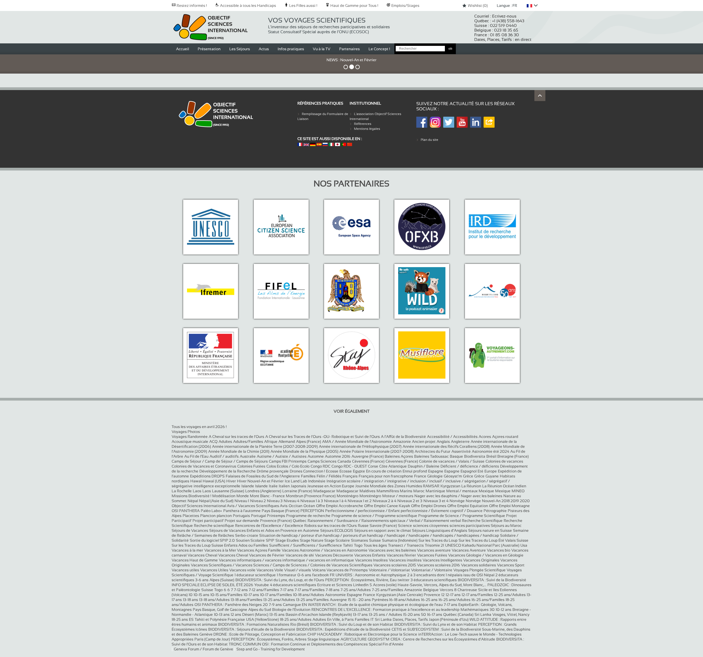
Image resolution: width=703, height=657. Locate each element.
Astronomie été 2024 (490, 451)
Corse (373, 466)
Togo (358, 545)
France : (496, 34)
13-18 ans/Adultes (214, 599)
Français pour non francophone (386, 476)
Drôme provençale (273, 471)
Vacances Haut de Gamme (195, 560)
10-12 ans (503, 609)
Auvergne (338, 599)
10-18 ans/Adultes (308, 594)
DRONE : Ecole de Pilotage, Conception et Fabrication (259, 634)
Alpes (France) (308, 441)
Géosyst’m (453, 476)
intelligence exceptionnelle (217, 486)
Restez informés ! (191, 5)
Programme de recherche (308, 515)
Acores (485, 436)
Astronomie (335, 594)
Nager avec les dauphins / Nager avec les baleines (458, 496)
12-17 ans (453, 594)
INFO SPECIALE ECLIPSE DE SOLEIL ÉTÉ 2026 (212, 585)
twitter (403, 580)
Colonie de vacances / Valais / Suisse (451, 461)
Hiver (231, 481)
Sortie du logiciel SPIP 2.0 (212, 540)
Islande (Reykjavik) (335, 614)
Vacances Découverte (334, 555)
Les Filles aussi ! (302, 5)
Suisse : (495, 25)
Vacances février (401, 555)
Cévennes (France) (368, 461)
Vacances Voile (269, 570)
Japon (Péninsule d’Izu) (448, 619)
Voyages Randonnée (190, 436)
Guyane (492, 476)
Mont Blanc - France (267, 496)
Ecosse (332, 471)
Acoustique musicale (190, 441)
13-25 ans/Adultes (279, 599)
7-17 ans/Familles (310, 590)
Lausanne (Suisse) (228, 491)
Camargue (292, 604)
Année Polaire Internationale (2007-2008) (376, 451)
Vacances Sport (511, 565)
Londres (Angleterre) (263, 491)
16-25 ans (429, 599)
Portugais (241, 515)
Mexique (486, 491)
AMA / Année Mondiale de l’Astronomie (357, 441)
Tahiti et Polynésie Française (220, 619)
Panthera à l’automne (242, 510)
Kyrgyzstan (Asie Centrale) (399, 594)
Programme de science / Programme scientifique (374, 515)
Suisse (375, 540)
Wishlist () (478, 5)
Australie (248, 456)
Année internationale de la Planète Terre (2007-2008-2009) (265, 446)
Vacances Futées (432, 555)
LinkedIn (361, 585)
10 (191, 594)
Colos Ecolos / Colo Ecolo (287, 466)
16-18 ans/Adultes (404, 599)
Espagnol (468, 471)
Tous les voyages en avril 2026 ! (199, 426)
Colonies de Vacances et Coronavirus (204, 466)
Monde (242, 496)
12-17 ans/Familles (477, 594)
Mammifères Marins (394, 491)
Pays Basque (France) (280, 510)
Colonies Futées (251, 466)
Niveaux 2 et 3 (409, 501)
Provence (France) (276, 520)
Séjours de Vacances (190, 530)
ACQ (213, 441)
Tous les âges (375, 545)
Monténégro (347, 496)
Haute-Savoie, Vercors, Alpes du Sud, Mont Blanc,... (442, 585)
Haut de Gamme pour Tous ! (354, 5)
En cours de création (383, 471)
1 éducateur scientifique (255, 575)
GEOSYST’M (378, 639)
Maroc (419, 491)
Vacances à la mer (187, 550)
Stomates (359, 540)
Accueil (182, 49)
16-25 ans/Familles (488, 599)
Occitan (295, 506)
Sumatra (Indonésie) (399, 540)
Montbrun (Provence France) (311, 496)
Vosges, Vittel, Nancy (510, 614)
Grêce (468, 476)
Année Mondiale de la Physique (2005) (304, 451)
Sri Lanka (483, 614)
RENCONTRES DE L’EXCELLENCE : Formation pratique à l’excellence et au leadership (385, 609)
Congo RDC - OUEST (349, 466)
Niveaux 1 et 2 (360, 501)
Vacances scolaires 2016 (438, 565)
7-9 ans (275, 604)
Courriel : (495, 16)
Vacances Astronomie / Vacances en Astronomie (324, 550)
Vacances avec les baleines (392, 550)
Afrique (270, 441)
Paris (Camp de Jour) (212, 639)
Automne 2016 (337, 456)
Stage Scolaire (337, 540)
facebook (320, 575)
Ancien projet (424, 441)
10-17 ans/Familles (276, 594)
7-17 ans (287, 590)
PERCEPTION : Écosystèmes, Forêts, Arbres (268, 639)
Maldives (367, 491)
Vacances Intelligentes (442, 560)
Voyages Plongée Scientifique (479, 570)
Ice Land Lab (296, 481)
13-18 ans (190, 599)
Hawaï (196, 481)
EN (304, 604)
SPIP (270, 540)
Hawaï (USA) (214, 481)
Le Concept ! (379, 49)
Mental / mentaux (462, 491)
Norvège (457, 501)
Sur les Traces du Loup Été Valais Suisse (493, 540)
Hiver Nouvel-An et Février (260, 481)
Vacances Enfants (370, 555)
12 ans (236, 614)
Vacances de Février (266, 555)
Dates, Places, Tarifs (410, 619)
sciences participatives (470, 525)
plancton (224, 515)
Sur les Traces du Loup (438, 540)
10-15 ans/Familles (226, 594)
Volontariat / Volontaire (431, 570)
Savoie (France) (383, 525)
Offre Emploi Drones (428, 506)
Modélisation (223, 496)
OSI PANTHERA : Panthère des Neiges (228, 604)
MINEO (518, 491)
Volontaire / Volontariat (389, 570)
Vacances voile (242, 570)
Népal (193, 501)
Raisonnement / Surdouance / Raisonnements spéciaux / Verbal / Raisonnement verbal (384, 520)
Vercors (446, 590)
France (420, 476)
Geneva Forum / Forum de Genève (203, 649)
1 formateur (286, 575)
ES (191, 619)
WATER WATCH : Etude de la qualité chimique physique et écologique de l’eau (375, 604)
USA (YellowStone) (262, 619)
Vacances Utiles (214, 570)
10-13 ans (222, 614)
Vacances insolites (405, 560)
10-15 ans (201, 594)
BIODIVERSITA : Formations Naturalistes (253, 624)
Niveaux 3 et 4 (435, 501)
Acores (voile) (385, 585)
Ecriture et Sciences (334, 585)
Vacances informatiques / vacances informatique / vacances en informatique (286, 560)
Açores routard (505, 436)
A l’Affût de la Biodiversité (403, 436)
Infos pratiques (291, 49)
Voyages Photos (186, 431)
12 (443, 594)
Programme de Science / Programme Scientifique (461, 515)
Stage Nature (312, 540)
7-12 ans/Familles (264, 590)
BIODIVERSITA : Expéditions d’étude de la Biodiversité (343, 629)
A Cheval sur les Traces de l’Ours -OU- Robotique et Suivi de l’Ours (322, 436)
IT (372, 619)
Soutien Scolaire (250, 540)
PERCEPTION (312, 510)
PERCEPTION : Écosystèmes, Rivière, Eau (361, 580)
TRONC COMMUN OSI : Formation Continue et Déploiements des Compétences (298, 644)
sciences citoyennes (430, 525)
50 (423, 614)
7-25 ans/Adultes (356, 590)
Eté (480, 471)
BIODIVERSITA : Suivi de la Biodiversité (492, 580)
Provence (432, 594)
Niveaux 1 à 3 (311, 501)
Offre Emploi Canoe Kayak (387, 506)
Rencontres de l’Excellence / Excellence (269, 525)
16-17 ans (434, 614)
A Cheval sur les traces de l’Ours (236, 436)
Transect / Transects (406, 545)
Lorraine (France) (297, 491)
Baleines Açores (399, 456)
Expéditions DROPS (207, 476)
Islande (247, 486)
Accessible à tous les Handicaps (247, 5)
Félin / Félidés (329, 476)
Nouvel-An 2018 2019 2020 (506, 501)
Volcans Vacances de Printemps (340, 570)
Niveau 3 (275, 501)
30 (492, 609)
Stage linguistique (323, 639)
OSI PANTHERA (186, 510)
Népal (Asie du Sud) (216, 501)
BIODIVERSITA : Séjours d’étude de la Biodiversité (251, 629)
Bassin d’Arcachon (302, 614)
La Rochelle (182, 491)
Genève (206, 634)
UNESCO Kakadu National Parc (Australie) (482, 545)
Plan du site (429, 140)
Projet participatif (208, 520)
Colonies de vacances (504, 461)
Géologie (435, 476)
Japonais (298, 486)
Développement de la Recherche (227, 471)
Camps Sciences (322, 461)
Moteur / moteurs (397, 496)
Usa (523, 545)
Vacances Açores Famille (259, 550)
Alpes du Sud (259, 609)
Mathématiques (475, 609)
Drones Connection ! (307, 471)
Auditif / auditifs (224, 456)
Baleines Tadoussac (431, 456)
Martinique (435, 491)
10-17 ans (251, 594)
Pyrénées (380, 599)
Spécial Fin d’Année (386, 644)
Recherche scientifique (214, 525)
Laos (197, 491)
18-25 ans (180, 619)
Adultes (225, 441)
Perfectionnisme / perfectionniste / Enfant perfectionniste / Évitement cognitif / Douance (403, 510)
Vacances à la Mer (220, 550)
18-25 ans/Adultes (295, 619)
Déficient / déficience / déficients (469, 466)
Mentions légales (367, 129)
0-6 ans (304, 575)
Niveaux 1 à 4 (335, 501)
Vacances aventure (434, 550)
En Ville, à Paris (340, 619)
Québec (299, 520)
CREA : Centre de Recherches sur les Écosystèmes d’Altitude (442, 639)
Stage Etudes (287, 540)
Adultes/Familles (248, 441)
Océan (309, 506)
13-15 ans (276, 614)
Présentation (209, 49)
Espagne (435, 471)
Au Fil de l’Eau (196, 456)
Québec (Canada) (458, 614)
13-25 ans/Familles (312, 599)
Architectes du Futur (432, 451)
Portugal (258, 515)
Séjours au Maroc (506, 525)
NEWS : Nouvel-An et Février (351, 60)
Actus (264, 49)
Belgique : (496, 30)
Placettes (191, 515)
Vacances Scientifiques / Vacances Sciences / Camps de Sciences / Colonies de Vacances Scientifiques (281, 565)
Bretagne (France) (513, 456)
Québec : (499, 20)
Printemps (276, 515)
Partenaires (349, 49)
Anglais (443, 441)
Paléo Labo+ (211, 510)
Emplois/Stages (404, 5)
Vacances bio (498, 550)
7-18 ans (332, 590)
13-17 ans (360, 614)
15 (349, 599)
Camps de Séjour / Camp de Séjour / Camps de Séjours (220, 461)
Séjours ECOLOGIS (336, 530)
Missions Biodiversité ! (191, 496)
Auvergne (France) (368, 456)
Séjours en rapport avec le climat (383, 530)
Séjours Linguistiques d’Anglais (439, 530)
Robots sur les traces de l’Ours (330, 525)
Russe (363, 525)
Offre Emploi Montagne (509, 506)
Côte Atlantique (393, 466)
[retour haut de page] (539, 95)
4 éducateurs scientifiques (293, 585)
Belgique (431, 590)
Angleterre (460, 441)
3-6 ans (201, 580)
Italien (284, 486)
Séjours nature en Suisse (490, 530)
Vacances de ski (300, 555)
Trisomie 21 (434, 545)
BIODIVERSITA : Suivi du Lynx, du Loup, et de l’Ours (279, 580)
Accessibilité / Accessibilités (452, 436)
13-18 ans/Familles (246, 599)
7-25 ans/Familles (387, 590)
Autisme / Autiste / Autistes (281, 456)
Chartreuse (467, 590)
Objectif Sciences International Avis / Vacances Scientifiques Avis (230, 506)
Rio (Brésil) (299, 624)
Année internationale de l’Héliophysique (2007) (360, 446)
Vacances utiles (185, 570)
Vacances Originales (481, 560)
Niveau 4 (291, 501)
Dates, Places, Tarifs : (502, 39)
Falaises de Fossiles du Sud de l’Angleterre (263, 476)
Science (405, 525)
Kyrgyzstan (450, 486)
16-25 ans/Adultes (454, 599)
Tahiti (348, 545)
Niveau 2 (258, 501)
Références (362, 124)
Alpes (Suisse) (222, 580)
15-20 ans (411, 614)
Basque (456, 456)
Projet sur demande (242, 520)
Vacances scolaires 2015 (394, 565)
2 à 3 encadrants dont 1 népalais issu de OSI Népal (450, 575)
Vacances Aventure (469, 550)
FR (332, 575)
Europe (490, 471)
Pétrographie (495, 510)
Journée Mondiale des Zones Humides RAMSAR (397, 486)
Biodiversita (474, 456)
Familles (308, 476)
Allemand (286, 441)
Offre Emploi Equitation (467, 506)
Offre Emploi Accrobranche (339, 506)
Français (350, 476)
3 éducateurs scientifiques (434, 580)
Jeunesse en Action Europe (330, 486)
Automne (316, 456)
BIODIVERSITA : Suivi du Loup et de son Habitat (351, 624)
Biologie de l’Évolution (291, 609)
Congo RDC (320, 466)
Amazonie (402, 441)
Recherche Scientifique (482, 520)
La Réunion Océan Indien (504, 486)
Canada (344, 461)
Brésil (491, 456)
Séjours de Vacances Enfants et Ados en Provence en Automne (264, 530)
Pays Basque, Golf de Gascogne (220, 609)
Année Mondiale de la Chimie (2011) (238, 451)
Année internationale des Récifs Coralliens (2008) (446, 446)
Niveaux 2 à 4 (384, 501)
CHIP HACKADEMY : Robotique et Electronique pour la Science (362, 634)
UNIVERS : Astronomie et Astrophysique (371, 575)
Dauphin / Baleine (423, 466)
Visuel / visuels (297, 570)
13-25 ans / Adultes (385, 614)
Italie (273, 486)
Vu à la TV (321, 49)
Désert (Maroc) (255, 614)
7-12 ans (241, 590)
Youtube (261, 585)
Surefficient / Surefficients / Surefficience (305, 545)
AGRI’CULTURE (354, 639)
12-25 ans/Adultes (510, 594)
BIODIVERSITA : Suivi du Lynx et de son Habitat (435, 624)
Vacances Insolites (371, 560)
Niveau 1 (242, 501)
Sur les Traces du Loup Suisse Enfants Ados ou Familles (220, 545)
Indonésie (316, 481)
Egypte (359, 471)
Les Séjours (239, 49)
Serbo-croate (246, 535)
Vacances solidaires (478, 565)
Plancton (208, 515)
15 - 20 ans (361, 599)
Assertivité (461, 451)
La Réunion (471, 486)
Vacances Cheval (202, 555)
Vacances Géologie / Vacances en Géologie (485, 555)
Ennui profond (415, 471)
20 (265, 604)
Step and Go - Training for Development (270, 649)
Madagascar (324, 491)
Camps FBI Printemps (287, 461)
